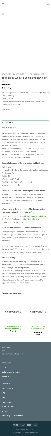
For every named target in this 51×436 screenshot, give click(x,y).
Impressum (6, 363)
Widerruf (5, 377)
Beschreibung (8, 123)
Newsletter (6, 402)
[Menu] (3, 4)
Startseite (6, 74)
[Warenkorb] (47, 4)
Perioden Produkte (35, 74)
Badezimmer (18, 74)
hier (34, 151)
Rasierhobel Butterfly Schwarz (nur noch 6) (13, 328)
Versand (5, 411)
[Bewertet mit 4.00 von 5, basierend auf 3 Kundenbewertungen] (25, 85)
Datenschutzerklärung (11, 372)
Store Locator (7, 407)
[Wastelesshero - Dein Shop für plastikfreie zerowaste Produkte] (25, 4)
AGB (4, 367)
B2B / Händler (8, 388)
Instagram (20, 429)
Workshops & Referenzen (12, 416)
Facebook (30, 429)
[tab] (25, 123)
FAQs (39, 252)
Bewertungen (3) (9, 127)
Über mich (6, 384)
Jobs (4, 397)
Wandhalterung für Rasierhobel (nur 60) (38, 328)
